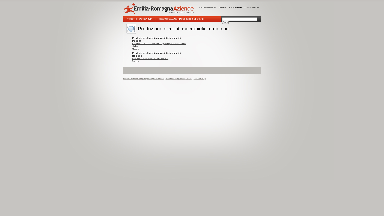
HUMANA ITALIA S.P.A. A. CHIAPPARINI (150, 58)
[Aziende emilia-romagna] (158, 9)
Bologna (135, 61)
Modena (135, 49)
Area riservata (172, 79)
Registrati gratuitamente (153, 79)
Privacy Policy (185, 79)
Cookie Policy (200, 79)
